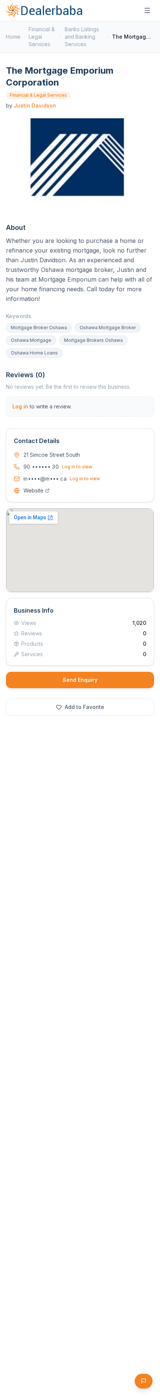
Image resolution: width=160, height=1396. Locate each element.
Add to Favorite (84, 707)
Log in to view (77, 466)
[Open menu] (147, 10)
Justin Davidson (35, 105)
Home (13, 36)
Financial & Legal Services (42, 36)
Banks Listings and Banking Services (82, 36)
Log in (20, 406)
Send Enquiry (80, 680)
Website (33, 490)
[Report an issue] (144, 1381)
